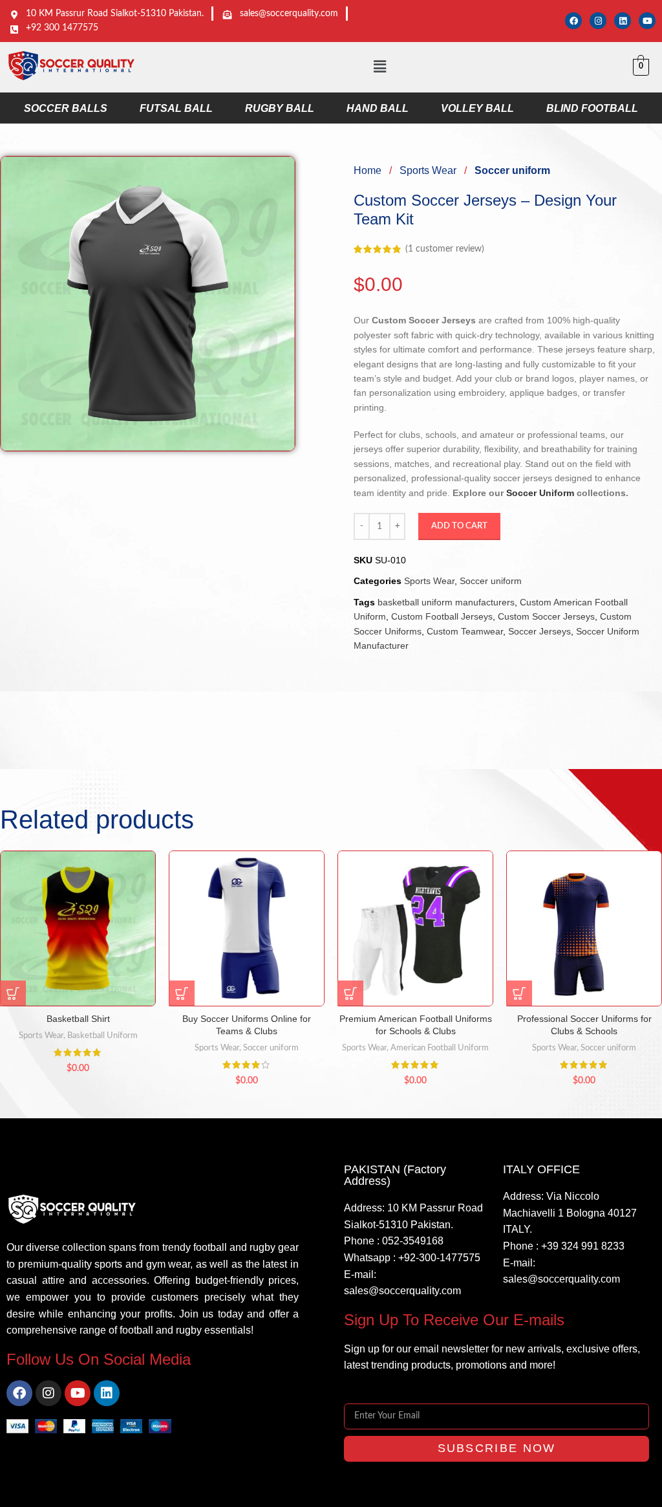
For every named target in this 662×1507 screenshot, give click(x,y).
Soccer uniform (512, 170)
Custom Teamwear (465, 631)
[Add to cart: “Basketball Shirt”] (13, 993)
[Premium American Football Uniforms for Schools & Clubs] (415, 928)
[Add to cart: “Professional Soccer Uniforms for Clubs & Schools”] (519, 993)
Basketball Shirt (78, 1019)
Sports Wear (429, 170)
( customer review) (444, 249)
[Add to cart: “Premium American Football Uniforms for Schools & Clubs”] (350, 993)
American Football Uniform (439, 1047)
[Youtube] (647, 20)
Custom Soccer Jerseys (546, 616)
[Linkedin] (622, 20)
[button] (379, 67)
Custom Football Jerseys (442, 616)
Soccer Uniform (540, 493)
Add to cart (459, 526)
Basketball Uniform (102, 1035)
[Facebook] (573, 20)
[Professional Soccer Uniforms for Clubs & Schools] (584, 928)
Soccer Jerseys (539, 631)
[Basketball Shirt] (78, 928)
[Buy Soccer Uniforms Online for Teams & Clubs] (247, 928)
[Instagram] (598, 20)
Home (369, 170)
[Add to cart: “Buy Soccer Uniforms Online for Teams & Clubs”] (182, 993)
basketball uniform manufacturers (446, 602)
